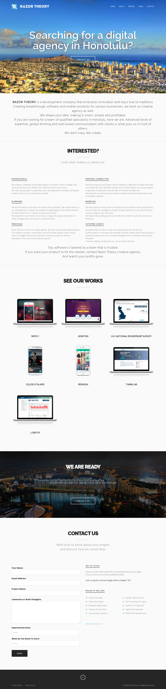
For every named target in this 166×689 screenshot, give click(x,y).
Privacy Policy (17, 685)
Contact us (83, 59)
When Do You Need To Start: (26, 638)
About (121, 6)
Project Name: (19, 589)
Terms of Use (30, 685)
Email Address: (19, 578)
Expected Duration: (21, 627)
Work (141, 6)
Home (113, 6)
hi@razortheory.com (94, 624)
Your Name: (17, 568)
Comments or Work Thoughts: (26, 599)
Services (131, 6)
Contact (150, 6)
